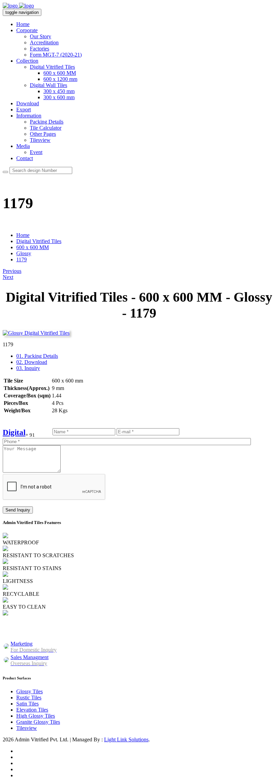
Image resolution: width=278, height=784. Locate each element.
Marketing (34, 647)
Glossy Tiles (29, 691)
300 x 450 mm (59, 91)
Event (36, 152)
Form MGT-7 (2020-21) (56, 55)
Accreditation (44, 42)
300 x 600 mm (59, 97)
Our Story (40, 36)
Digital (14, 432)
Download (27, 103)
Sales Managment (29, 660)
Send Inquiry (17, 510)
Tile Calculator (45, 128)
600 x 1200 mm (60, 79)
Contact (24, 158)
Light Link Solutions (126, 739)
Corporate (27, 30)
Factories (39, 48)
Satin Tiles (27, 703)
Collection (27, 61)
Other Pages (43, 134)
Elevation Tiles (32, 710)
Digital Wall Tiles (48, 85)
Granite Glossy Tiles (38, 722)
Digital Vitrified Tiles (52, 67)
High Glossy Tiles (35, 716)
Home (22, 24)
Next (8, 277)
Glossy (23, 253)
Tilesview (40, 140)
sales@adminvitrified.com (211, 631)
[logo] (18, 5)
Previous (12, 271)
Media (23, 146)
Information (28, 115)
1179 (21, 259)
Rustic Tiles (28, 697)
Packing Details (46, 122)
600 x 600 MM (59, 73)
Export (23, 109)
